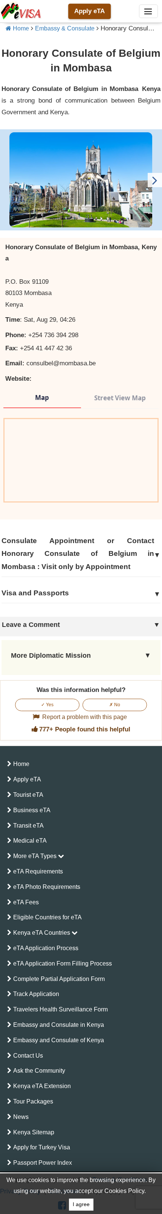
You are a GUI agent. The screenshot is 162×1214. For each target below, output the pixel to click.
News (21, 1117)
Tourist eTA (28, 795)
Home (20, 28)
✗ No (114, 704)
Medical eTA (30, 840)
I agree (81, 1204)
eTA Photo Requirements (46, 887)
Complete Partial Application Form (59, 979)
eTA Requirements (38, 871)
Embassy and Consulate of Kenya (58, 1040)
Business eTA (31, 810)
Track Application (36, 994)
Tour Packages (33, 1101)
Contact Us (28, 1055)
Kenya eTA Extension (42, 1086)
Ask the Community (39, 1070)
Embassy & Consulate (65, 28)
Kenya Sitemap (33, 1132)
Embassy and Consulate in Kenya (58, 1025)
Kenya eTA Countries (42, 932)
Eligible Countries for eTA (47, 917)
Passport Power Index (42, 1163)
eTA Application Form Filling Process (62, 963)
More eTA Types (35, 856)
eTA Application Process (45, 948)
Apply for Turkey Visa (41, 1147)
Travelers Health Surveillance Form (60, 1009)
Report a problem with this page (84, 717)
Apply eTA (89, 11)
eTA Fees (26, 902)
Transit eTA (28, 825)
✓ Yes (47, 704)
